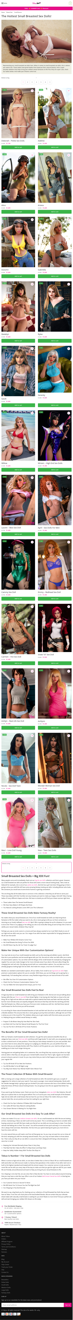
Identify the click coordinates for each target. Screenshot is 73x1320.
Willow (4, 456)
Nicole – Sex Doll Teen (11, 773)
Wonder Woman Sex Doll (48, 773)
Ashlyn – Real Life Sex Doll (12, 709)
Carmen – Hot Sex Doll (11, 646)
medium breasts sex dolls (28, 1109)
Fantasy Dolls (5, 1283)
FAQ (2, 1261)
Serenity (40, 389)
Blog (2, 1250)
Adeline (40, 139)
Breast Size (9, 12)
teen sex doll (26, 911)
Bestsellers (4, 1270)
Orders (3, 1230)
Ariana (40, 202)
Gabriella (41, 265)
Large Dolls (5, 1281)
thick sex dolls (23, 1030)
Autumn (5, 265)
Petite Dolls (5, 1273)
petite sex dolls (32, 871)
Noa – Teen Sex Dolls (46, 836)
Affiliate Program (6, 1232)
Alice (3, 202)
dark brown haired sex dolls (57, 1167)
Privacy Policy (5, 1235)
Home (3, 12)
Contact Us (4, 1263)
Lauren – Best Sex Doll (11, 519)
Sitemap (4, 1240)
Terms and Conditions (8, 1238)
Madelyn (5, 329)
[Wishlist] (31, 89)
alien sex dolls (51, 1083)
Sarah (3, 392)
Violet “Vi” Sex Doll (45, 644)
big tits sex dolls (40, 867)
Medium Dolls (6, 1278)
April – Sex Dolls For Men (48, 519)
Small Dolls (5, 1276)
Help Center (5, 1255)
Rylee (39, 329)
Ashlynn (40, 710)
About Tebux (5, 1227)
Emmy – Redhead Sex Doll (48, 583)
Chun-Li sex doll (25, 988)
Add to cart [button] (18, 145)
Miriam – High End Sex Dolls (49, 456)
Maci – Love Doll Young (11, 836)
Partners (4, 1243)
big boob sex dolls (58, 962)
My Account (5, 1253)
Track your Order (7, 1258)
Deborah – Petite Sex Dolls (13, 139)
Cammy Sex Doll (8, 583)
